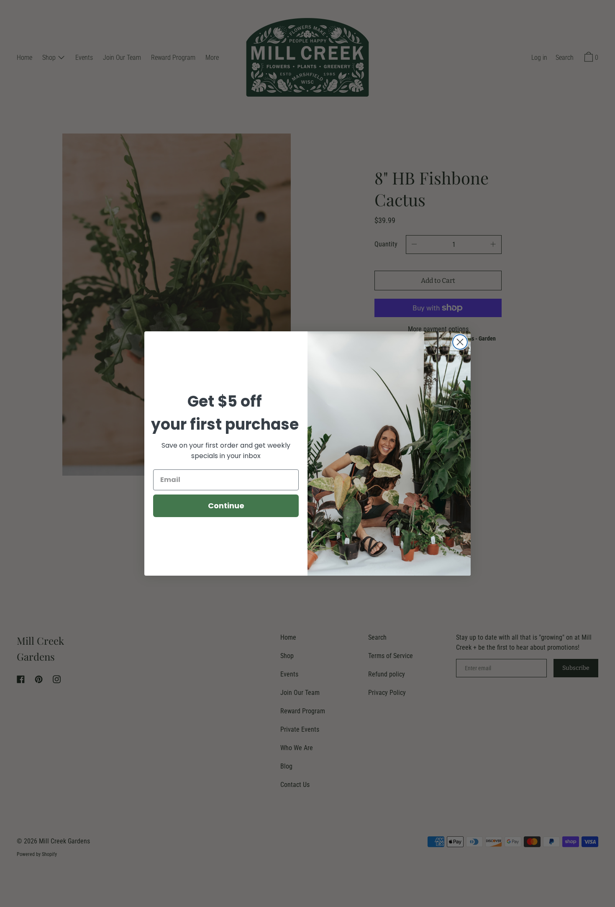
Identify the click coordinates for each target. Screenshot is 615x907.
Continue (226, 505)
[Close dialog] (460, 342)
